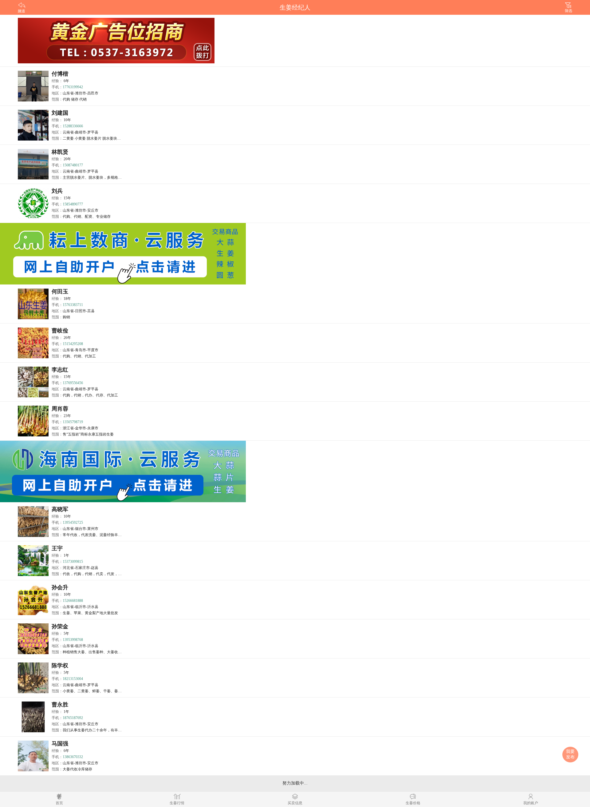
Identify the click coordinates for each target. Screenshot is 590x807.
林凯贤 (60, 152)
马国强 (60, 744)
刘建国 (60, 113)
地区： (75, 93)
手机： (67, 87)
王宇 (57, 548)
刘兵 (57, 191)
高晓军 (60, 509)
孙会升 (60, 587)
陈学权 (60, 665)
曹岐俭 (60, 331)
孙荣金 (60, 626)
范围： (69, 99)
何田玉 (60, 291)
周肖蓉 (60, 409)
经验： (60, 81)
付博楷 (60, 74)
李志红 (60, 370)
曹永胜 (60, 705)
